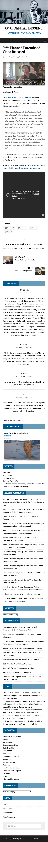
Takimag (6, 765)
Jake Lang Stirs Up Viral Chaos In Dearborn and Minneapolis (24, 525)
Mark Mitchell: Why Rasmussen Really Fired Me (22, 648)
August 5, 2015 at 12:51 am (24, 348)
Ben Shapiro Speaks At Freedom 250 (18, 672)
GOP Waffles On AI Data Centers (17, 663)
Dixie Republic (8, 748)
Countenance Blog (10, 745)
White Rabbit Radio (11, 779)
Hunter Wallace (25, 57)
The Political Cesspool (12, 770)
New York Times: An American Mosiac (18, 668)
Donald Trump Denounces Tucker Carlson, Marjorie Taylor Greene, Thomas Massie (22, 588)
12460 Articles (37, 244)
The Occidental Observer (13, 767)
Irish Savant (7, 753)
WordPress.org (9, 817)
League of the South (11, 756)
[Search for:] (24, 826)
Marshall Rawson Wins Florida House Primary (21, 659)
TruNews (6, 773)
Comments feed (9, 812)
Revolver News (9, 762)
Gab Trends (7, 750)
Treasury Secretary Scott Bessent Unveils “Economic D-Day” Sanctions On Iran (23, 502)
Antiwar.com (8, 742)
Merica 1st (7, 759)
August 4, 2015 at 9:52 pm (24, 293)
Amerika (6, 739)
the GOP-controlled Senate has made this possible (24, 167)
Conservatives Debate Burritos (27, 594)
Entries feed (8, 808)
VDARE (5, 776)
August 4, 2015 (10, 57)
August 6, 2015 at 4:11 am (24, 397)
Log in (5, 804)
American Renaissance (12, 736)
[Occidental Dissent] (24, 22)
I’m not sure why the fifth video (17, 97)
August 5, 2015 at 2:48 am (24, 377)
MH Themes (38, 839)
